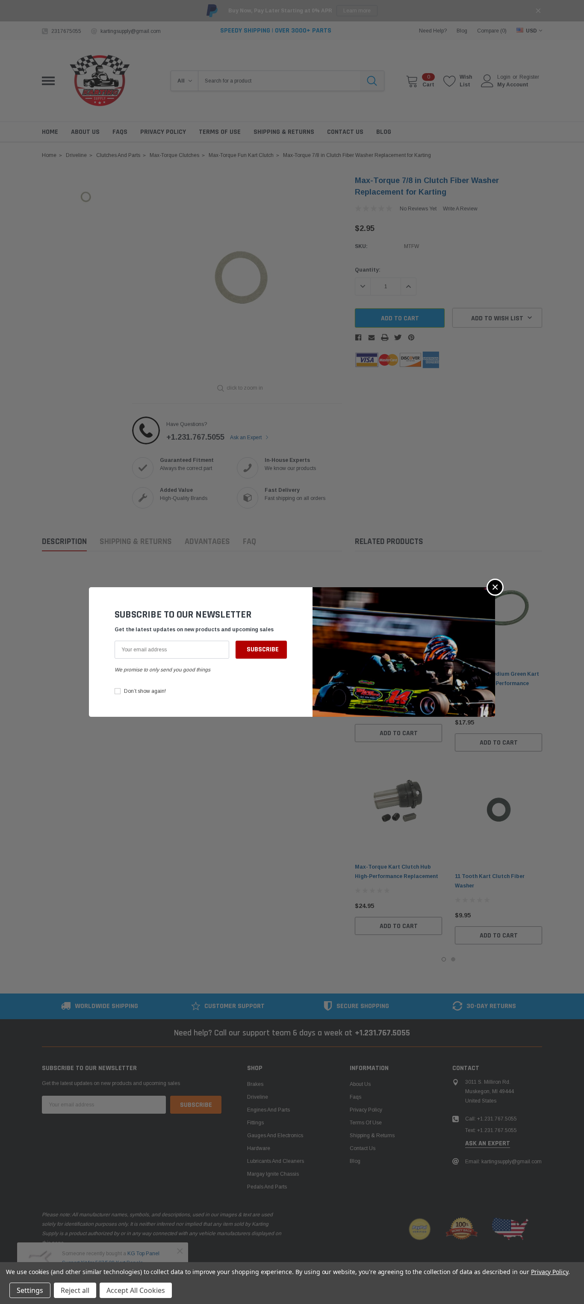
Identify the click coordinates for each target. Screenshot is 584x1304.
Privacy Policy (549, 1272)
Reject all (75, 1290)
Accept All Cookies (135, 1290)
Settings (30, 1290)
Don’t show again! (145, 691)
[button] (495, 587)
